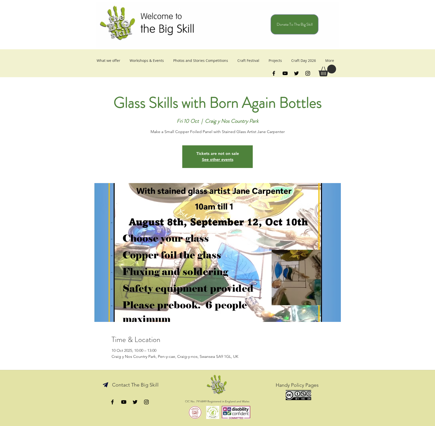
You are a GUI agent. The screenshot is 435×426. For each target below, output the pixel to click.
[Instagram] (308, 73)
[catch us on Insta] (146, 402)
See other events (217, 159)
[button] (327, 70)
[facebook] (274, 73)
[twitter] (296, 73)
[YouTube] (285, 73)
